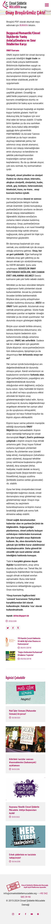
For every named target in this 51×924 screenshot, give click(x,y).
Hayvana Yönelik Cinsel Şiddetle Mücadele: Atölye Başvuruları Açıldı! (24, 810)
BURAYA (24, 25)
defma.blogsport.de (21, 615)
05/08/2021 (16, 717)
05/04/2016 (16, 861)
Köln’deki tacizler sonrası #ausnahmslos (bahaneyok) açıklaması (22, 762)
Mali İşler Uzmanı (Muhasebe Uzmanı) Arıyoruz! (22, 712)
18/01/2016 (16, 769)
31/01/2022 (16, 817)
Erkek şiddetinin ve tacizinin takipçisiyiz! (22, 856)
